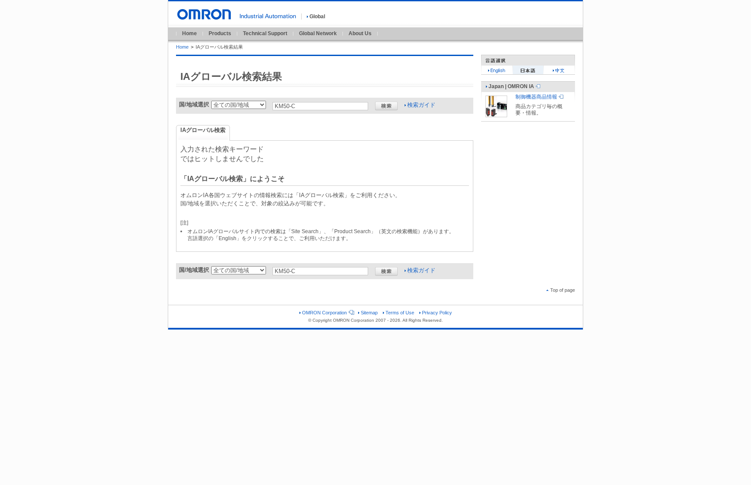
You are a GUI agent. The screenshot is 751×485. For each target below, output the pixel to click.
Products (220, 33)
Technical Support (265, 33)
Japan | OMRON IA (511, 86)
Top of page (562, 290)
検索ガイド (421, 105)
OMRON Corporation (324, 312)
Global (317, 16)
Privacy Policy (437, 312)
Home (189, 33)
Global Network (318, 33)
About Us (360, 33)
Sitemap (369, 312)
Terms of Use (399, 312)
